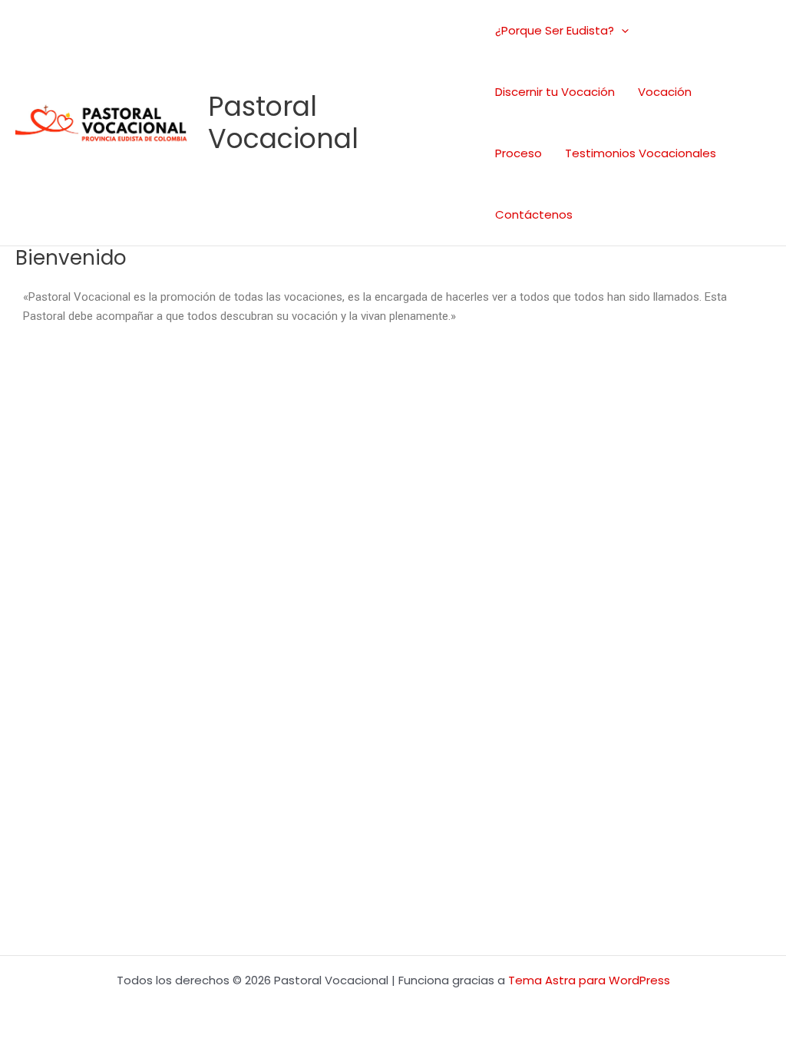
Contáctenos (534, 214)
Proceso (518, 153)
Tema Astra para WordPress (589, 980)
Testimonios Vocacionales (640, 153)
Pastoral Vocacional (283, 122)
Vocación (665, 92)
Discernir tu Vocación (555, 92)
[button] (621, 30)
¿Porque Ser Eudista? (554, 30)
